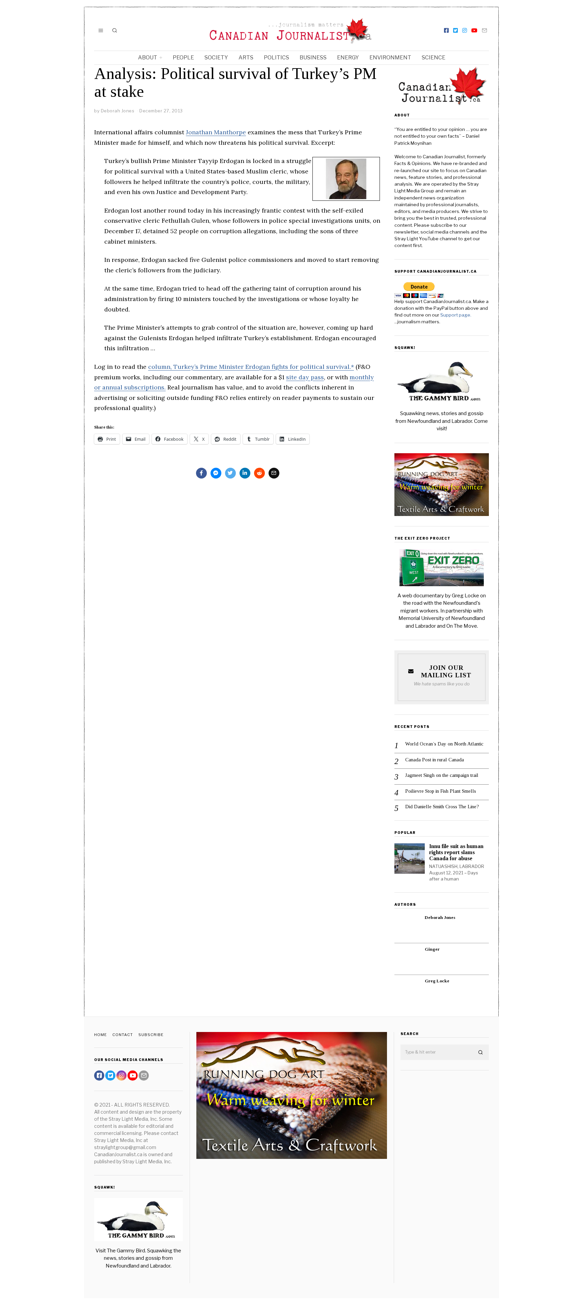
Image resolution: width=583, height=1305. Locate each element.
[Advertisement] (444, 1182)
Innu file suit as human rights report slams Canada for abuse (456, 852)
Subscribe (151, 1034)
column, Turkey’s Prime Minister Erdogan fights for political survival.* (251, 367)
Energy (348, 57)
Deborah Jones (440, 917)
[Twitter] (455, 30)
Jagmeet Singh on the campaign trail (441, 775)
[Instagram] (465, 30)
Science (433, 57)
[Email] (484, 30)
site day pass (305, 377)
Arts (246, 57)
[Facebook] (446, 30)
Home (100, 1034)
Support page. (456, 315)
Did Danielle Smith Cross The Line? (442, 806)
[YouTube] (474, 30)
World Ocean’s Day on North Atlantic (444, 743)
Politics (276, 57)
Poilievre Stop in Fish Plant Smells (440, 791)
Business (313, 57)
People (183, 57)
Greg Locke (437, 980)
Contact (122, 1034)
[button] (481, 1052)
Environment (390, 57)
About (147, 57)
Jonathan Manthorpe (216, 132)
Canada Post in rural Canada (434, 759)
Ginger (432, 949)
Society (216, 57)
